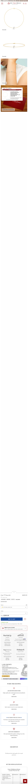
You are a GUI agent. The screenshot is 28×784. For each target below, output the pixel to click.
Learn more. (14, 696)
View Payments (7, 642)
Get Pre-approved (20, 642)
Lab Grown (3, 599)
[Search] (23, 3)
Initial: (2, 611)
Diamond (8, 599)
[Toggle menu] (2, 3)
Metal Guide (26, 605)
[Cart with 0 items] (26, 3)
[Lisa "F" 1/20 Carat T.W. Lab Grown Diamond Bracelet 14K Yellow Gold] (14, 98)
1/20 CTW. (13, 599)
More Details (18, 599)
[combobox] (14, 607)
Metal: (2, 605)
